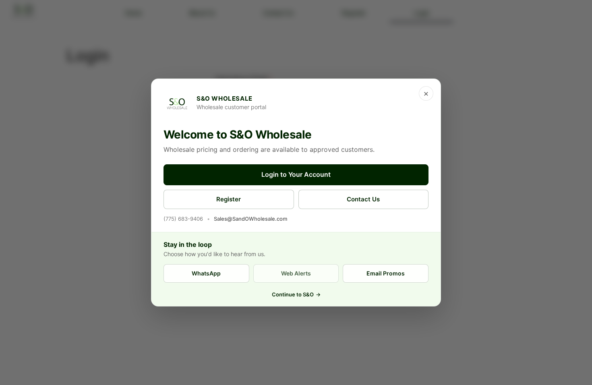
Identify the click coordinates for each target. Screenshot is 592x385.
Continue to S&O (296, 294)
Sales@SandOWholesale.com (250, 218)
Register (228, 199)
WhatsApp (206, 273)
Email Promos (385, 273)
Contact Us (363, 199)
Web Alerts (296, 273)
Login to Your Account (296, 174)
